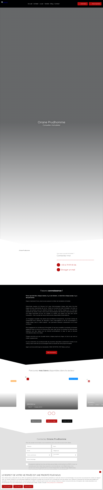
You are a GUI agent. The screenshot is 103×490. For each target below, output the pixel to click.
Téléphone (56, 450)
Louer (41, 4)
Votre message (31, 459)
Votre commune (31, 455)
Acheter (36, 4)
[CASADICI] (8, 4)
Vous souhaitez (56, 454)
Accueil (30, 4)
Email (28, 450)
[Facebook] (75, 274)
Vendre (47, 4)
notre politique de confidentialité (55, 482)
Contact (56, 4)
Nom (54, 446)
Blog (51, 4)
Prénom (29, 446)
